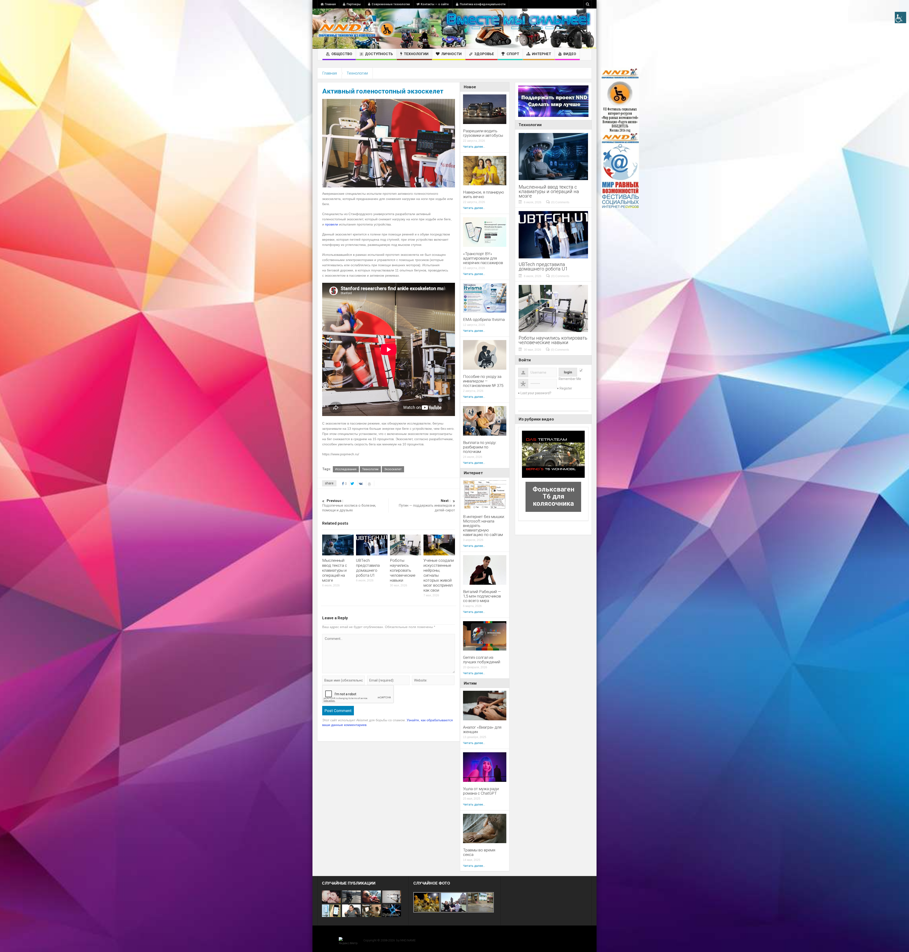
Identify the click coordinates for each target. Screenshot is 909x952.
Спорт (513, 54)
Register (566, 388)
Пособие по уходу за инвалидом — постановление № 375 (483, 381)
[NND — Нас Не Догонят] (356, 29)
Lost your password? (536, 393)
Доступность (379, 54)
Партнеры (354, 4)
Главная (330, 4)
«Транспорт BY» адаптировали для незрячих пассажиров (483, 258)
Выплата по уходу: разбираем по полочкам (480, 447)
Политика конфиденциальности (482, 4)
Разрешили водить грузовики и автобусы (483, 133)
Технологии (416, 54)
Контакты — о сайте (435, 4)
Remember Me (570, 379)
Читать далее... (474, 146)
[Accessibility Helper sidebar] (900, 17)
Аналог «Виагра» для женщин (482, 729)
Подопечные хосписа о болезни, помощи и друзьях (349, 505)
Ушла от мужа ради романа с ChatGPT (481, 791)
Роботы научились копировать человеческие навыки (402, 570)
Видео (569, 54)
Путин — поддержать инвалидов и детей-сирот (427, 505)
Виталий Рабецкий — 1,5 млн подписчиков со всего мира (482, 596)
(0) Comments (560, 202)
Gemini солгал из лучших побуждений (481, 659)
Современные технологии (391, 4)
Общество (341, 54)
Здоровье (484, 54)
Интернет (541, 54)
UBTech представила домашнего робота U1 (368, 568)
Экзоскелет (393, 469)
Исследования (345, 469)
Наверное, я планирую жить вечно (483, 194)
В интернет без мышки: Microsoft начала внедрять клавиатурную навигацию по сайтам (484, 525)
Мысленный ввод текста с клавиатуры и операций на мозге (334, 570)
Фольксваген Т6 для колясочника (553, 496)
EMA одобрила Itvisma (484, 319)
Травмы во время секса (479, 852)
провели (331, 224)
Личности (451, 54)
